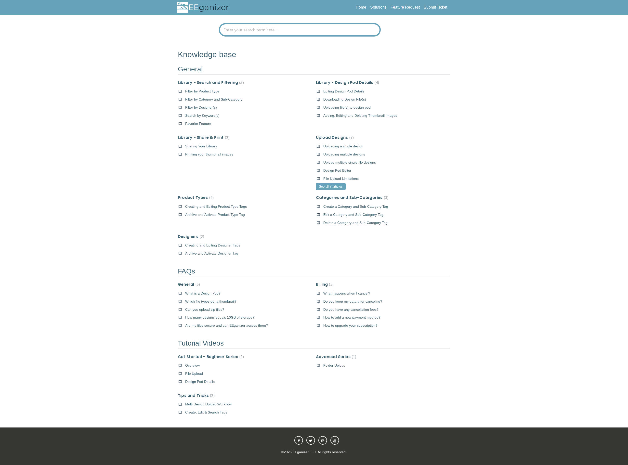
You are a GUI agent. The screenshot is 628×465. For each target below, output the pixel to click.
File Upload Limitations (341, 179)
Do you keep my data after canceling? (352, 301)
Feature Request (405, 7)
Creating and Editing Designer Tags (212, 245)
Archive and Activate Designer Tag (211, 253)
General (190, 69)
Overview (192, 365)
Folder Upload (334, 365)
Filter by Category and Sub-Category (213, 99)
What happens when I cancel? (346, 293)
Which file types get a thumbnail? (210, 301)
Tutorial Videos (201, 343)
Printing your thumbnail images (209, 154)
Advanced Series (335, 357)
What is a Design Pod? (203, 293)
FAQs (186, 271)
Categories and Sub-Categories (351, 197)
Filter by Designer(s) (201, 107)
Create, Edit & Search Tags (206, 412)
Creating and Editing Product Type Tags (216, 206)
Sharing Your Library (201, 146)
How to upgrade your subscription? (350, 325)
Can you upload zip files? (204, 309)
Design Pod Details (200, 382)
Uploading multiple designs (344, 154)
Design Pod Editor (337, 170)
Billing (324, 284)
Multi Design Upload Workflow (208, 404)
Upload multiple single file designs (349, 162)
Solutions (378, 7)
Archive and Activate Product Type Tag (215, 215)
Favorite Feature (198, 124)
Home (361, 7)
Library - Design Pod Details (347, 82)
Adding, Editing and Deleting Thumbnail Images (360, 115)
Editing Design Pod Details (343, 91)
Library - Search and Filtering (210, 82)
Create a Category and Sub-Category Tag (355, 206)
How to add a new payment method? (351, 317)
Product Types (195, 197)
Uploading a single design (343, 146)
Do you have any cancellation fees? (351, 309)
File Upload (194, 373)
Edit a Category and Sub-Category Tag (353, 215)
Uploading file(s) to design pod (347, 107)
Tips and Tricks (195, 395)
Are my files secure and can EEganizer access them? (226, 325)
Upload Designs (334, 137)
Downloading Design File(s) (344, 99)
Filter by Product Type (202, 91)
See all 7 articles (331, 186)
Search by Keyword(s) (202, 115)
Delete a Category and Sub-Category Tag (355, 223)
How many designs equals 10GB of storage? (219, 317)
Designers (190, 236)
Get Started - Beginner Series (210, 357)
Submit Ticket (435, 7)
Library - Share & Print (203, 137)
